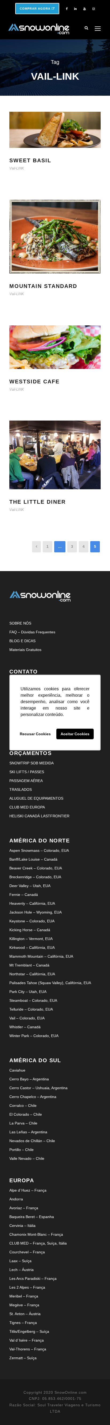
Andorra (16, 1199)
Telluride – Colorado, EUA (31, 1009)
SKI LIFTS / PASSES (26, 772)
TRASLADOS (20, 789)
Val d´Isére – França (26, 1340)
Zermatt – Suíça (23, 1358)
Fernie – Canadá (23, 894)
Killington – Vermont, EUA (31, 939)
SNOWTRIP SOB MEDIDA (31, 763)
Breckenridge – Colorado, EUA (35, 877)
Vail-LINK (16, 168)
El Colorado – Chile (25, 1114)
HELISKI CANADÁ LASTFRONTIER (39, 816)
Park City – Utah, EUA (27, 991)
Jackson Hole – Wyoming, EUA (35, 912)
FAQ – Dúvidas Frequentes (32, 632)
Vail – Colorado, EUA (27, 1018)
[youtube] (84, 8)
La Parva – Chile (23, 1123)
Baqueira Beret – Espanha (31, 1217)
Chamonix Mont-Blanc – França (36, 1234)
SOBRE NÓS (20, 623)
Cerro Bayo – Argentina (29, 1079)
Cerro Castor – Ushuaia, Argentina (38, 1088)
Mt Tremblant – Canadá (29, 965)
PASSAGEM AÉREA (26, 781)
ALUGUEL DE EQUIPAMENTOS (36, 798)
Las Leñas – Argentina (28, 1132)
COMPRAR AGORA (36, 8)
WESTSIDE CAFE (34, 381)
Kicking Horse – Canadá (29, 930)
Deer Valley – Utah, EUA (29, 886)
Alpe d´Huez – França (27, 1190)
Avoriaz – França (23, 1208)
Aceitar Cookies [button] (75, 734)
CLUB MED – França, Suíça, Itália (38, 1243)
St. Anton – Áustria (25, 1314)
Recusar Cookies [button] (35, 734)
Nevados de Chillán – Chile (32, 1141)
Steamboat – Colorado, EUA (33, 1000)
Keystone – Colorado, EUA (31, 921)
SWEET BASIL (30, 160)
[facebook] (67, 8)
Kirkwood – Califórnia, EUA (32, 947)
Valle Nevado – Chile (26, 1158)
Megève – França (24, 1305)
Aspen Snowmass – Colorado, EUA (39, 850)
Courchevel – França (27, 1252)
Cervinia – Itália (22, 1225)
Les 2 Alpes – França (27, 1287)
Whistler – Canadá (25, 1027)
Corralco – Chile (23, 1105)
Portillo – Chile (21, 1149)
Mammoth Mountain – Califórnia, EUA (41, 956)
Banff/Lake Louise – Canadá (33, 859)
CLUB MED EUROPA (27, 807)
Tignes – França (23, 1322)
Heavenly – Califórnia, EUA (32, 903)
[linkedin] (75, 8)
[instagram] (93, 8)
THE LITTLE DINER (37, 502)
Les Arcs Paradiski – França (33, 1278)
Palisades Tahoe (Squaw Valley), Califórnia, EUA (50, 983)
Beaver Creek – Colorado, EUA (35, 868)
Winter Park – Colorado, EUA (33, 1036)
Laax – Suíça (20, 1261)
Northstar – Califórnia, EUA (32, 974)
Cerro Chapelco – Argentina (32, 1097)
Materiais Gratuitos (25, 650)
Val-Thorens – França (27, 1349)
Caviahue (17, 1070)
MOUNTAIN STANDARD (43, 286)
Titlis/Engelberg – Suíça (29, 1331)
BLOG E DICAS (22, 641)
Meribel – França (23, 1296)
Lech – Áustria (21, 1270)
